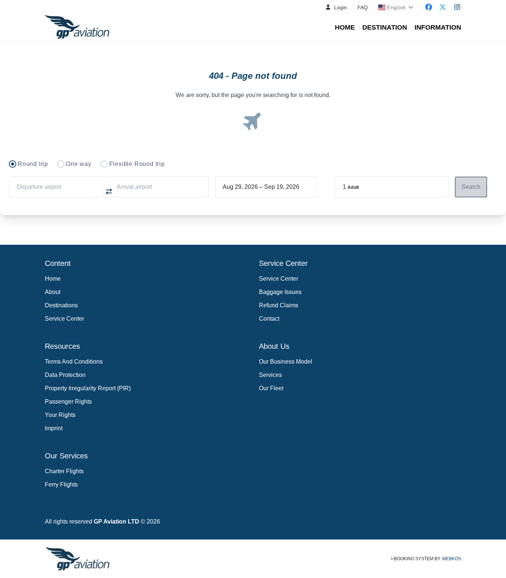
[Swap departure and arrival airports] (109, 191)
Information (438, 27)
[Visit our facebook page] (429, 7)
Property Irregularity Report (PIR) (88, 388)
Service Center (64, 318)
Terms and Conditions (74, 361)
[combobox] (59, 187)
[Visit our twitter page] (443, 7)
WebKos (451, 558)
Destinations (61, 305)
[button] (336, 7)
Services (270, 375)
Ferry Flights (61, 484)
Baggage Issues (280, 292)
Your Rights (60, 415)
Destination (384, 27)
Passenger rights (68, 401)
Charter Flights (64, 471)
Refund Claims (278, 305)
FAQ (362, 7)
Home (345, 27)
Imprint (54, 428)
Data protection (65, 375)
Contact (269, 318)
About (52, 292)
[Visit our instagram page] (457, 7)
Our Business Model (285, 361)
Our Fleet (271, 388)
